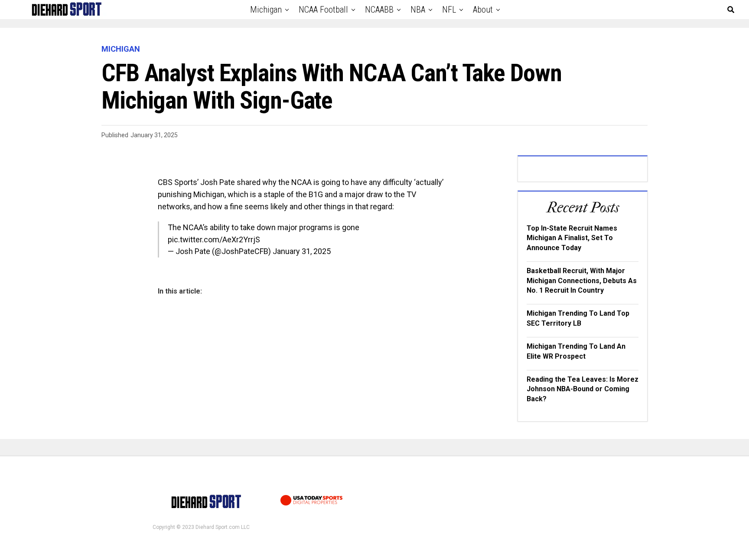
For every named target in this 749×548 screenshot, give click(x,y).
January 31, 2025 (302, 251)
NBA (417, 9)
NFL (449, 9)
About (483, 9)
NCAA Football (323, 9)
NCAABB (379, 9)
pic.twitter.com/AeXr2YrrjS (214, 239)
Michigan (266, 9)
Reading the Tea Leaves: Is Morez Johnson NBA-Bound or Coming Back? (582, 389)
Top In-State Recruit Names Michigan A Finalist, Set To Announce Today (572, 238)
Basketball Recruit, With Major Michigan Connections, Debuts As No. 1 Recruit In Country (582, 280)
